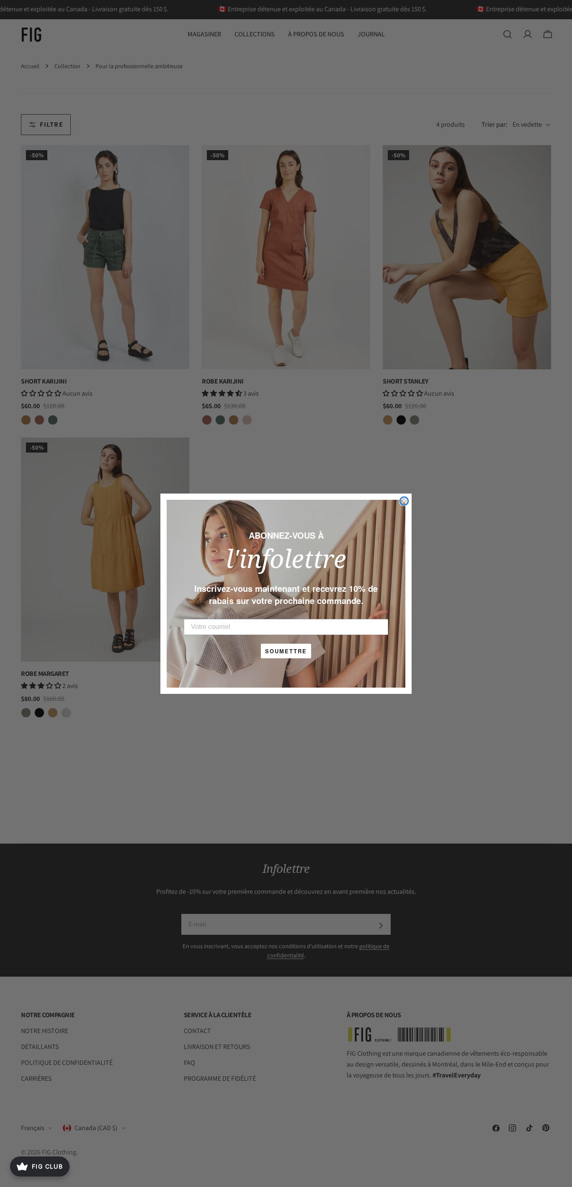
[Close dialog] (404, 501)
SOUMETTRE (286, 651)
